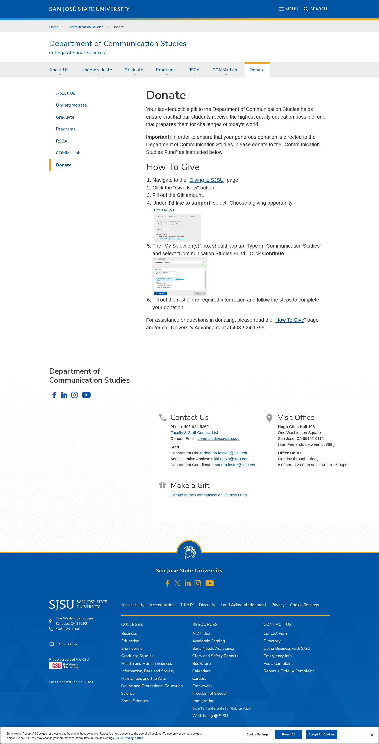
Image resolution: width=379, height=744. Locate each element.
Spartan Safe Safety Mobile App (221, 708)
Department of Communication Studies (118, 43)
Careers (199, 678)
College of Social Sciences (77, 53)
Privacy (278, 605)
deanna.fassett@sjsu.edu (226, 453)
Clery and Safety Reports (215, 655)
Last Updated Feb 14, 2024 (71, 682)
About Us (58, 70)
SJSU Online (68, 644)
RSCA (194, 70)
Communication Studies (86, 27)
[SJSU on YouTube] (209, 583)
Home (54, 27)
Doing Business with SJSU (287, 648)
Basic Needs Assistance (213, 648)
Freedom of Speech (209, 693)
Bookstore (201, 663)
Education (130, 641)
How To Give (289, 320)
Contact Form (276, 633)
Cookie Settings (304, 605)
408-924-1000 (68, 628)
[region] (189, 735)
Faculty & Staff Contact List (194, 432)
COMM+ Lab (225, 70)
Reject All (288, 734)
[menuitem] (60, 69)
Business (129, 633)
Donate (257, 70)
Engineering (132, 648)
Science (128, 693)
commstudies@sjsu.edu (219, 438)
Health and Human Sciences (146, 663)
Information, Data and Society (147, 671)
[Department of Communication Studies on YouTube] (86, 394)
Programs (166, 70)
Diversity (207, 605)
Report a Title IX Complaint (289, 671)
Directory (272, 641)
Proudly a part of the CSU (69, 659)
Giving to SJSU (207, 180)
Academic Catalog (208, 641)
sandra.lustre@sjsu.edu (235, 465)
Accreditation (162, 605)
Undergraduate (96, 70)
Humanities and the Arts (143, 678)
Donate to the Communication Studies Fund (208, 495)
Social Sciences (134, 700)
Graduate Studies (137, 655)
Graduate (134, 70)
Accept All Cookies (321, 734)
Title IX (187, 605)
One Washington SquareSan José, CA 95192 (74, 621)
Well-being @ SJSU (210, 715)
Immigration (203, 700)
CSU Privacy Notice (130, 738)
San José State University (89, 9)
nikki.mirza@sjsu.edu (229, 459)
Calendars (201, 671)
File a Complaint (278, 663)
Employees (202, 686)
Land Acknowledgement (243, 605)
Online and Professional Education (152, 686)
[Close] (372, 735)
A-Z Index (201, 633)
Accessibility (133, 605)
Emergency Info (278, 655)
